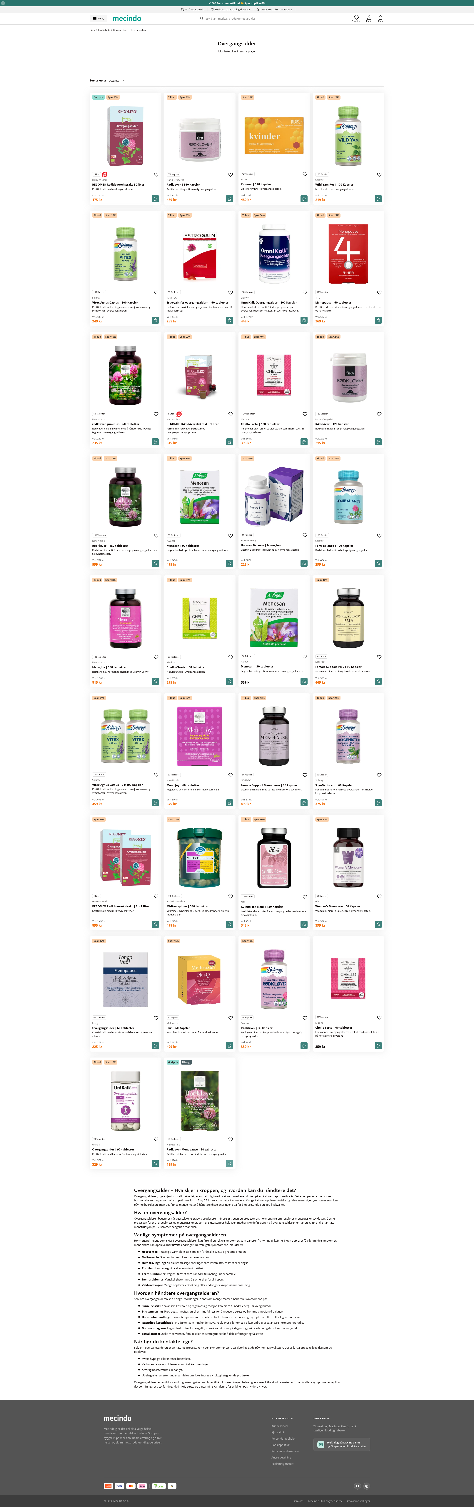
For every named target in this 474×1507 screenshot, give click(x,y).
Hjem (92, 30)
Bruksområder (120, 30)
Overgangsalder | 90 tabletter (113, 1149)
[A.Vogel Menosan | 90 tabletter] (200, 497)
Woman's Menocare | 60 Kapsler (337, 906)
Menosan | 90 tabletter (183, 545)
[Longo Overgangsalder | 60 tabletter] (125, 979)
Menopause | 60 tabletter (333, 302)
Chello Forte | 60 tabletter (333, 1027)
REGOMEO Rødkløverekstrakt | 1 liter (193, 424)
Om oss (298, 1501)
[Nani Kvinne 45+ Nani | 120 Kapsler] (274, 858)
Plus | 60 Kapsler (178, 1028)
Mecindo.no (120, 1501)
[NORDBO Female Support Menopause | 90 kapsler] (274, 736)
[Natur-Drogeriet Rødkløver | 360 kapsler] (200, 136)
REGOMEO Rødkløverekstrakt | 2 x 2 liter (120, 906)
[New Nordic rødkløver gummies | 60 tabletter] (125, 375)
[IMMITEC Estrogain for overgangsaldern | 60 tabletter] (200, 254)
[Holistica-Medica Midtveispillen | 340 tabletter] (200, 857)
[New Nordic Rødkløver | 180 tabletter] (125, 497)
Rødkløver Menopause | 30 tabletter (192, 1149)
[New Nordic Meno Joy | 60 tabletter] (200, 736)
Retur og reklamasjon (285, 1451)
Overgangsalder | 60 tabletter (113, 1028)
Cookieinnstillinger (358, 1501)
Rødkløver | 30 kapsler (257, 1028)
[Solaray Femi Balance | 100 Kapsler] (348, 497)
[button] (380, 18)
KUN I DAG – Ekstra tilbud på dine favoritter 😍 (237, 3)
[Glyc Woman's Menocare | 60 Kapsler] (348, 857)
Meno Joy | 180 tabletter (109, 667)
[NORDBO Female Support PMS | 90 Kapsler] (348, 618)
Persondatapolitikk (283, 1438)
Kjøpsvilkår (278, 1432)
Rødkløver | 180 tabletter (110, 545)
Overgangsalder (138, 30)
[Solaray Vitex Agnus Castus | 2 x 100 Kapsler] (125, 736)
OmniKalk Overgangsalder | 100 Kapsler (269, 302)
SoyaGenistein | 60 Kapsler (334, 785)
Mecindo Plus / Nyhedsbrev (325, 1501)
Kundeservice (279, 1426)
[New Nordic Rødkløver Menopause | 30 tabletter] (200, 1101)
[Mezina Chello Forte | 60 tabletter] (348, 978)
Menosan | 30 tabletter (257, 666)
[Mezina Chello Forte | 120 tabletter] (274, 375)
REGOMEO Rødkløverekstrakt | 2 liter (118, 184)
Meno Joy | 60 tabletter (183, 785)
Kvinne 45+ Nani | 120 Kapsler (262, 906)
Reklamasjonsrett (282, 1463)
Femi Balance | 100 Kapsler (334, 545)
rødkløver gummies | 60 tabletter (115, 424)
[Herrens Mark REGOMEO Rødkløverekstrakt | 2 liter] (125, 136)
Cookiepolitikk (280, 1444)
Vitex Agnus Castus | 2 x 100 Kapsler (117, 785)
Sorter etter (98, 80)
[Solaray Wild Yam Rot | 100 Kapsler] (348, 136)
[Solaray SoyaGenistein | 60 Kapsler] (348, 736)
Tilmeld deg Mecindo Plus (329, 1426)
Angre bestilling (281, 1457)
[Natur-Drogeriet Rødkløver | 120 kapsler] (348, 375)
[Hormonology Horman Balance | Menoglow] (274, 496)
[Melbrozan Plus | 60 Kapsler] (200, 979)
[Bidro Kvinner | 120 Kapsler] (274, 135)
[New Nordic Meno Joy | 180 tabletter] (125, 618)
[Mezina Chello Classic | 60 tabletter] (200, 618)
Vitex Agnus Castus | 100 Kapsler (115, 302)
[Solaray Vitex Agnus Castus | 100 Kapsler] (125, 254)
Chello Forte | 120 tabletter (260, 424)
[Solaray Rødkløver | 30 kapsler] (274, 979)
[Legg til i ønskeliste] (156, 174)
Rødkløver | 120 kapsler (332, 424)
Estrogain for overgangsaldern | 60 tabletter (197, 302)
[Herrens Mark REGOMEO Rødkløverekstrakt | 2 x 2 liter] (125, 857)
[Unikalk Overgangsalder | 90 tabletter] (125, 1101)
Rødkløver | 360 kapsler (183, 184)
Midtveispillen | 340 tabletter (188, 906)
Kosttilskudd (104, 30)
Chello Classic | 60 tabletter (186, 667)
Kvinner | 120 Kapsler (256, 184)
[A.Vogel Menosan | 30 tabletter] (274, 618)
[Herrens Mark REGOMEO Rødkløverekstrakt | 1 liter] (200, 375)
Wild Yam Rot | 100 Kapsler (334, 184)
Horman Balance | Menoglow (261, 545)
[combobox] (235, 18)
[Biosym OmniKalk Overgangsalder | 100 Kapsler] (274, 254)
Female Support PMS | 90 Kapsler (338, 667)
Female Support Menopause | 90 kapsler (269, 785)
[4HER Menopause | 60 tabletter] (348, 254)
